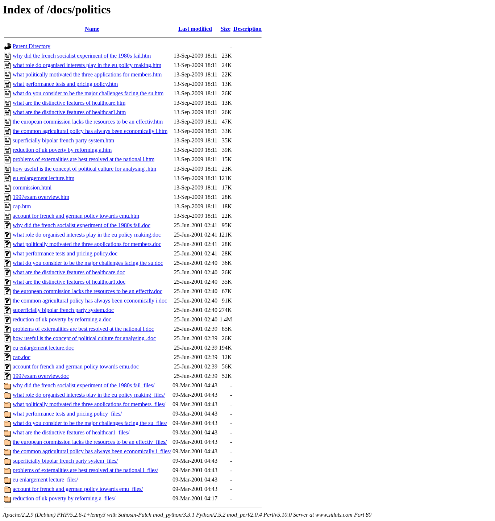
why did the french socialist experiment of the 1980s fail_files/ (83, 385)
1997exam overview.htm (41, 197)
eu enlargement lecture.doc (43, 348)
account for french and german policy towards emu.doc (76, 366)
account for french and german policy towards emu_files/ (78, 489)
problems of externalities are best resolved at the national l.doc (83, 329)
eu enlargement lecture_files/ (45, 479)
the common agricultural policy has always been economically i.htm (90, 131)
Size (225, 29)
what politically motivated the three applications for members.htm (87, 74)
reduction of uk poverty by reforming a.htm (62, 150)
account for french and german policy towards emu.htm (76, 216)
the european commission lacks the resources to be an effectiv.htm (88, 121)
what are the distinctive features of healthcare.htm (69, 103)
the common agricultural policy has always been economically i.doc (90, 300)
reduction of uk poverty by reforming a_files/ (64, 498)
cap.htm (22, 206)
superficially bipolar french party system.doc (63, 310)
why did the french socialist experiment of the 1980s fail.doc (81, 225)
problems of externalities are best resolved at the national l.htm (83, 159)
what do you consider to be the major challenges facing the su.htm (88, 93)
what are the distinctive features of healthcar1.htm (69, 112)
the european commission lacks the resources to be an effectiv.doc (87, 291)
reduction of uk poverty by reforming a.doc (62, 319)
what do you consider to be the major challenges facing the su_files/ (90, 423)
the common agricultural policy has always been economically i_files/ (92, 451)
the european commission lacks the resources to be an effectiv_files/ (90, 442)
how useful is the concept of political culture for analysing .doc (84, 338)
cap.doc (21, 357)
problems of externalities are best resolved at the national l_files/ (85, 470)
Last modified (195, 29)
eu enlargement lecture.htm (43, 178)
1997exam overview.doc (41, 376)
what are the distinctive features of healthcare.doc (69, 272)
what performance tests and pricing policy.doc (65, 253)
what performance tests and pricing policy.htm (65, 84)
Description (247, 29)
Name (92, 29)
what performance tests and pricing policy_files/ (67, 413)
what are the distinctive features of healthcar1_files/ (71, 432)
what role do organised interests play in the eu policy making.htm (87, 65)
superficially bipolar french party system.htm (63, 140)
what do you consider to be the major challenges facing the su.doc (88, 263)
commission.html (32, 187)
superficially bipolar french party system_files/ (65, 461)
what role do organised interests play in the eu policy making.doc (87, 235)
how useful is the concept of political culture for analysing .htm (84, 169)
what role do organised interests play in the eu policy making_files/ (89, 395)
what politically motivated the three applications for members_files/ (89, 404)
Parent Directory (31, 46)
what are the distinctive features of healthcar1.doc (69, 282)
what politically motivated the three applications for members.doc (87, 244)
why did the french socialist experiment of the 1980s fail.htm (82, 56)
